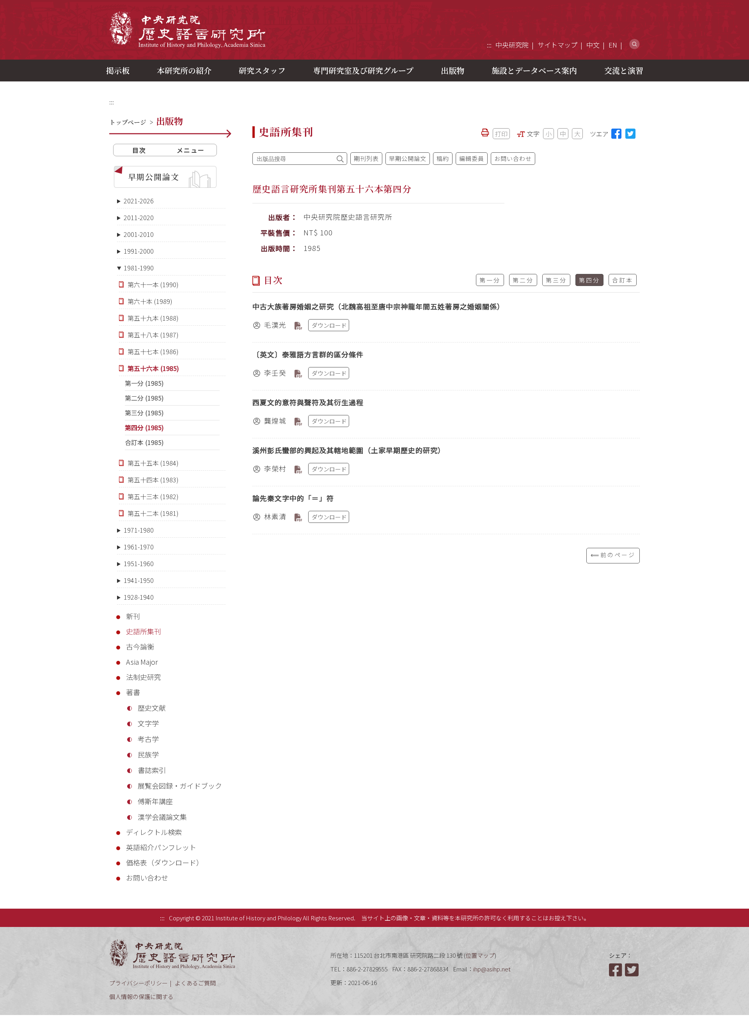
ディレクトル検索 (154, 832)
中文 (593, 44)
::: (489, 44)
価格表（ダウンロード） (164, 862)
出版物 (452, 70)
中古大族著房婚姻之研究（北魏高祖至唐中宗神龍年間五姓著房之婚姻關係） (378, 306)
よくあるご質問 (195, 983)
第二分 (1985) (144, 398)
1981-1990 (139, 267)
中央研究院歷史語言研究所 (187, 29)
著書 (133, 692)
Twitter (632, 969)
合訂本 (622, 280)
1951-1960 (139, 563)
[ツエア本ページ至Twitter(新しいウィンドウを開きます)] (630, 134)
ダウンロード (329, 325)
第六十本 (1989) (150, 301)
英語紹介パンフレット (161, 847)
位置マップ (480, 955)
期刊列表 (366, 158)
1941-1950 (139, 580)
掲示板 (118, 70)
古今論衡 (140, 646)
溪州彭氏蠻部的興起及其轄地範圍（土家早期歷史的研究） (348, 450)
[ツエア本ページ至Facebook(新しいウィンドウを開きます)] (616, 134)
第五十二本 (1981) (153, 513)
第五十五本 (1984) (153, 463)
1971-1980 (139, 530)
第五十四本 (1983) (153, 479)
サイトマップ (557, 44)
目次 (139, 150)
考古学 (148, 739)
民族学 (148, 754)
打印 (501, 133)
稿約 (443, 158)
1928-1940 (139, 597)
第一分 (490, 280)
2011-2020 (139, 217)
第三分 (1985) (144, 412)
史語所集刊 (143, 631)
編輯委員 (471, 158)
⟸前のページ (613, 555)
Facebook (616, 969)
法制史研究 (143, 677)
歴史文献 (152, 708)
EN (613, 44)
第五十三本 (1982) (153, 496)
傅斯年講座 (155, 801)
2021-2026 (139, 200)
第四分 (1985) (144, 427)
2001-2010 (139, 234)
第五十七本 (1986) (153, 351)
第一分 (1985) (144, 383)
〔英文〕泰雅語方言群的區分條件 (308, 354)
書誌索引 (152, 770)
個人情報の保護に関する (141, 996)
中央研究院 (512, 44)
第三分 (556, 280)
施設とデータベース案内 (534, 70)
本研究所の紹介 (184, 70)
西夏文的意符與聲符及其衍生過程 (308, 402)
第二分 (523, 280)
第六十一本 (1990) (153, 284)
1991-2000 (139, 251)
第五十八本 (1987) (153, 334)
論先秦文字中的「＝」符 (293, 498)
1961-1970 (139, 546)
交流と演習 (623, 70)
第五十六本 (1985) (153, 368)
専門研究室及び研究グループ (363, 70)
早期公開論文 (153, 176)
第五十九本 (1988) (153, 318)
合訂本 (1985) (144, 442)
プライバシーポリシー (138, 983)
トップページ (127, 122)
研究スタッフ (262, 70)
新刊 (133, 616)
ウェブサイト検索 (634, 44)
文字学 (148, 723)
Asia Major (142, 662)
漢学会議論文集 (162, 817)
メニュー (191, 150)
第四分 (589, 280)
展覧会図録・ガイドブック (180, 785)
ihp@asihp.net (492, 969)
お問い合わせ (147, 877)
